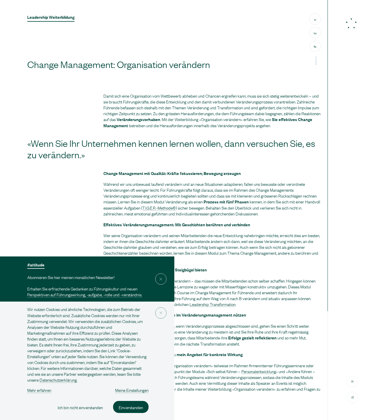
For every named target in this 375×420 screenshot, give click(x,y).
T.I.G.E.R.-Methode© (159, 207)
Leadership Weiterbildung (50, 17)
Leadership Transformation (213, 304)
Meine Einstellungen (132, 390)
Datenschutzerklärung (58, 379)
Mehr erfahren (39, 390)
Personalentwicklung (258, 371)
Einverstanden (131, 407)
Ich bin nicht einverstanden (80, 407)
